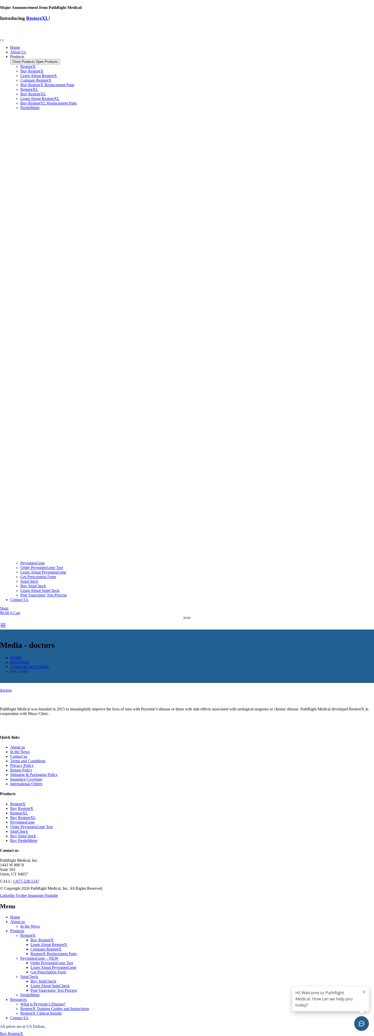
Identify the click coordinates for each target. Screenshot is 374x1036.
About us (17, 922)
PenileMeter (30, 995)
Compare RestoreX (46, 949)
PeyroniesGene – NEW (39, 958)
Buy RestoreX (42, 940)
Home (15, 917)
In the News (30, 926)
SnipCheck (29, 976)
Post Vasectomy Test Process (54, 990)
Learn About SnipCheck (50, 986)
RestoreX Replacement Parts (54, 954)
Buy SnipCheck (43, 981)
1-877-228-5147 (26, 881)
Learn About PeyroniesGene (53, 967)
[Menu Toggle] (2, 40)
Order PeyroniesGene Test (52, 963)
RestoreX (28, 935)
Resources (18, 999)
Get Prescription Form (48, 972)
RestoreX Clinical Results (41, 1013)
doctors (6, 690)
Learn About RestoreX (49, 944)
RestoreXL (37, 18)
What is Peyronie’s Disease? (43, 1004)
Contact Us (19, 1018)
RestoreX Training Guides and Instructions (54, 1008)
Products (17, 931)
